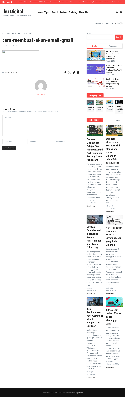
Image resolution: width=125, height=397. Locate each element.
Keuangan (93, 129)
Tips (46, 12)
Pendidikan (93, 133)
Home (40, 12)
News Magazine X (77, 393)
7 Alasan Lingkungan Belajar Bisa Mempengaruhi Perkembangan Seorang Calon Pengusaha (95, 149)
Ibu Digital (12, 11)
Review (63, 12)
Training (72, 12)
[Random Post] (115, 23)
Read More (91, 206)
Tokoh (55, 12)
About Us (83, 12)
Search (89, 33)
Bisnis (92, 126)
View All (119, 121)
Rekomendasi (95, 120)
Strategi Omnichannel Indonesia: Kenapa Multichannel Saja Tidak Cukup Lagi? (94, 237)
